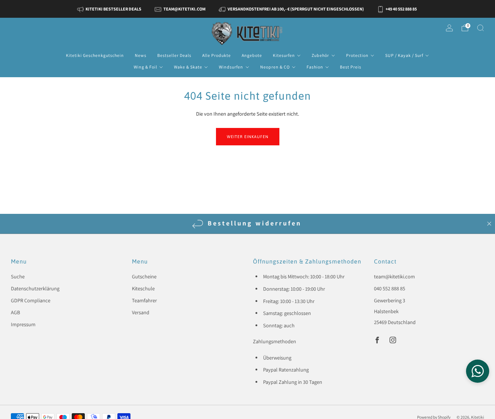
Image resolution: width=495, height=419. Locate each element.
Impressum (23, 324)
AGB (15, 312)
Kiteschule (143, 288)
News (140, 55)
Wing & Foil (145, 67)
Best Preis (350, 67)
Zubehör (320, 55)
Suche (18, 276)
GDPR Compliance (30, 300)
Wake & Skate (188, 67)
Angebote (252, 55)
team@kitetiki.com (394, 276)
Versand (140, 312)
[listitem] (110, 9)
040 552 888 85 (389, 288)
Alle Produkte (216, 55)
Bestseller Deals (174, 55)
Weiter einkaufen (248, 136)
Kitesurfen (284, 55)
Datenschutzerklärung (35, 288)
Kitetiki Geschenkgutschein (95, 55)
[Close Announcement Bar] (489, 223)
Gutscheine (144, 276)
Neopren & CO (275, 67)
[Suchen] (480, 28)
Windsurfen (231, 67)
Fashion (315, 67)
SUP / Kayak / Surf (404, 55)
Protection (357, 55)
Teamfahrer (144, 300)
